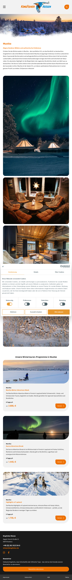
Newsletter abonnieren (36, 569)
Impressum (6, 577)
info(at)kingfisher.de (11, 548)
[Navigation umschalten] (4, 7)
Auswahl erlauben (36, 312)
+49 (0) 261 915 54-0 (11, 545)
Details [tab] (36, 272)
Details (59, 406)
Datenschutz (28, 577)
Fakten (67, 577)
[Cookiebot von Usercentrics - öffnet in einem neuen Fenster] (61, 266)
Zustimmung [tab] (12, 272)
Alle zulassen (58, 312)
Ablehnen (13, 312)
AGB (48, 577)
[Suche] (66, 7)
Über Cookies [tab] (59, 272)
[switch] (27, 304)
